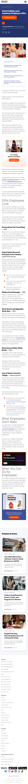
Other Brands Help (5, 764)
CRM (2, 674)
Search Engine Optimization (7, 759)
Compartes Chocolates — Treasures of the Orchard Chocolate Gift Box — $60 (16, 401)
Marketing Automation (6, 681)
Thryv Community (5, 717)
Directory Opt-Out (10, 782)
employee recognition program (10, 179)
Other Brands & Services (7, 754)
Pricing (2, 697)
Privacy (13, 779)
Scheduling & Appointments (7, 671)
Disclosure (9, 779)
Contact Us (3, 751)
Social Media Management (7, 666)
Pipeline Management (6, 679)
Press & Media (4, 738)
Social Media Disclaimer (19, 780)
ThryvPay (3, 756)
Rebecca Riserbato (8, 647)
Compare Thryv (4, 705)
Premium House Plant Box (13, 289)
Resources (3, 695)
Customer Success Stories (7, 702)
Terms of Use (18, 779)
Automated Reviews (5, 684)
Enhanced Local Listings (6, 661)
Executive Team (4, 735)
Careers (3, 741)
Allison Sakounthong (8, 570)
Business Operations (8, 6)
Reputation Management (7, 664)
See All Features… (5, 691)
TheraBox (9, 283)
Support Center (4, 720)
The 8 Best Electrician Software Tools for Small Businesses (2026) (13, 66)
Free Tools (3, 700)
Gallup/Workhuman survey (14, 181)
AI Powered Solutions (6, 689)
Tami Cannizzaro (7, 609)
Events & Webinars (5, 715)
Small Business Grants (6, 722)
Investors (3, 748)
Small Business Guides (6, 707)
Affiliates (3, 746)
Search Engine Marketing (6, 761)
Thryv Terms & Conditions (9, 780)
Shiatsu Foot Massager (11, 292)
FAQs (2, 725)
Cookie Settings (18, 782)
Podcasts (3, 712)
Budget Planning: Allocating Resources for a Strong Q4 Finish (13, 76)
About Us (3, 730)
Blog (3, 6)
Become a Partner (5, 743)
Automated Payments (6, 686)
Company (3, 728)
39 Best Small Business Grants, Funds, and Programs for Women (13, 71)
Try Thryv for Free (9, 17)
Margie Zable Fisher (8, 26)
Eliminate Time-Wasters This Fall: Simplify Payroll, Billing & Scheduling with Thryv (13, 82)
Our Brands (3, 733)
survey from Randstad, (8, 429)
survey (24, 107)
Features (3, 659)
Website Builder (4, 669)
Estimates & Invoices (6, 676)
